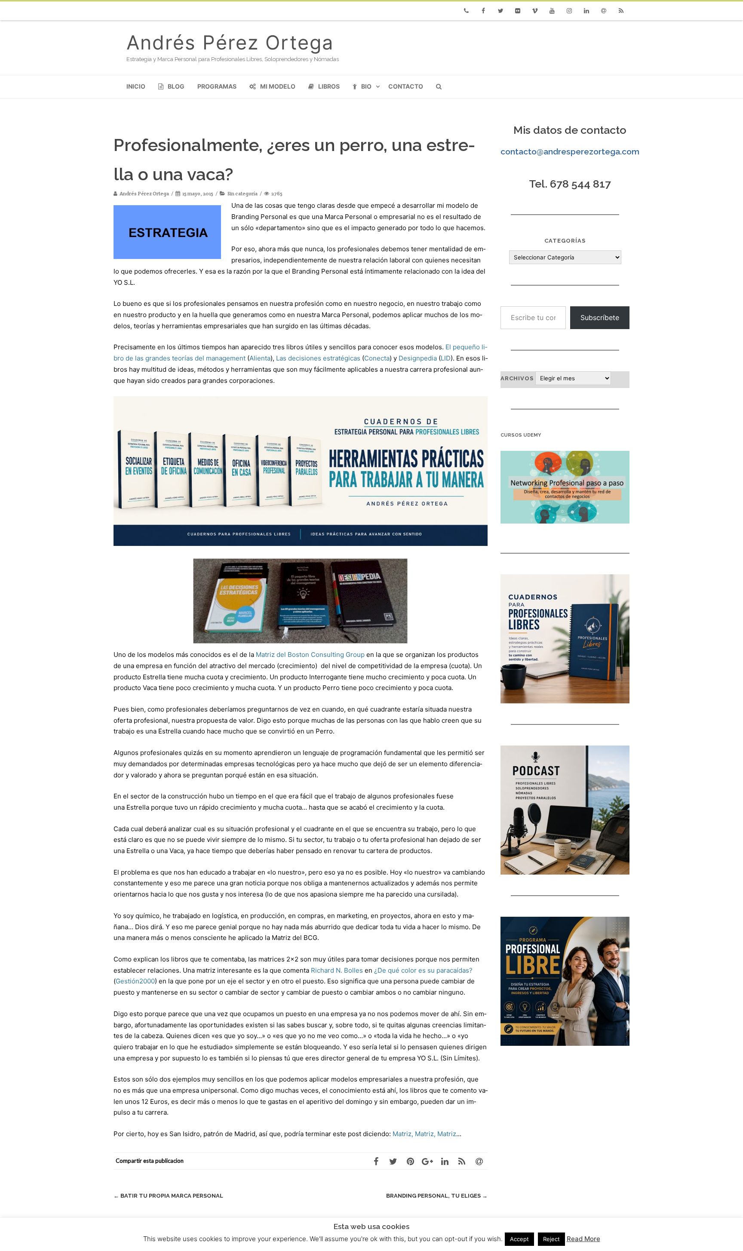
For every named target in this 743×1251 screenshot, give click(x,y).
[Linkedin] (586, 10)
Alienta (259, 358)
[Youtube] (552, 10)
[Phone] (466, 10)
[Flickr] (517, 10)
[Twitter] (500, 10)
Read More (583, 1239)
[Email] (603, 10)
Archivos (517, 378)
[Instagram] (569, 10)
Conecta (377, 358)
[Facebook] (483, 10)
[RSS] (620, 10)
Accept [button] (519, 1239)
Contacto (405, 86)
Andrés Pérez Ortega (230, 42)
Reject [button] (551, 1239)
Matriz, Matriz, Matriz (424, 1134)
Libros (329, 86)
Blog (176, 86)
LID (446, 358)
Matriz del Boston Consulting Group (310, 654)
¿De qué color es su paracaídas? (423, 970)
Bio (366, 86)
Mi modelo (277, 86)
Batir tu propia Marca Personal (168, 1195)
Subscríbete (599, 317)
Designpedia (418, 358)
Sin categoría (242, 193)
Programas (216, 86)
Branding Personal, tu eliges (437, 1195)
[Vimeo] (534, 10)
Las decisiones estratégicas (318, 358)
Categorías (565, 240)
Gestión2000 (135, 981)
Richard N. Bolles (337, 970)
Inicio (135, 86)
